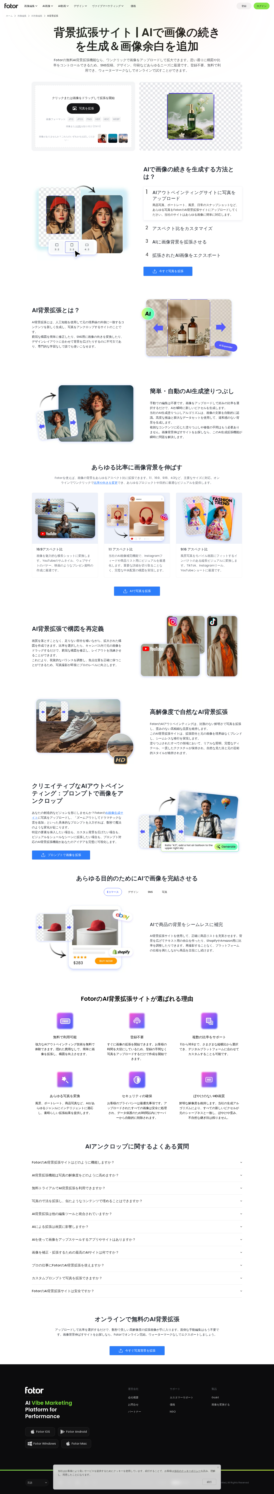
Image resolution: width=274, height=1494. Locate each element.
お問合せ (133, 1404)
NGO (173, 1411)
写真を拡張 (86, 108)
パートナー (134, 1411)
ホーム (9, 15)
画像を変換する (221, 1404)
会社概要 (133, 1397)
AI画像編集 (36, 15)
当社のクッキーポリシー (187, 1471)
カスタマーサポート (181, 1397)
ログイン (262, 6)
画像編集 (22, 15)
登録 (244, 6)
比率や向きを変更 (106, 483)
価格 (133, 6)
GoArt (215, 1397)
